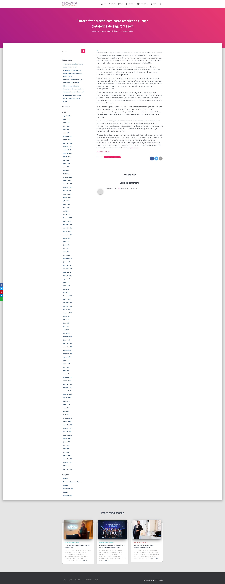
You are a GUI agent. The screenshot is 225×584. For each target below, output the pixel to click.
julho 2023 (66, 241)
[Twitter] (1, 288)
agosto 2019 (66, 397)
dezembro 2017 (67, 459)
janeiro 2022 (66, 299)
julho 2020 (66, 360)
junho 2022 (66, 285)
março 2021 (66, 333)
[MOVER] (69, 4)
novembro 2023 (67, 228)
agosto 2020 (66, 357)
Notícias (65, 492)
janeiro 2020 (66, 380)
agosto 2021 (66, 316)
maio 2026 (66, 126)
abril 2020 (66, 370)
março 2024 (66, 214)
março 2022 (66, 292)
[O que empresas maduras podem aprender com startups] (78, 529)
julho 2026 (66, 119)
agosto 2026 (66, 116)
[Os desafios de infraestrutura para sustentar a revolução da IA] (146, 529)
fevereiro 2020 (67, 377)
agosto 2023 (66, 238)
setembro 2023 (67, 235)
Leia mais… (84, 560)
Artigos (65, 478)
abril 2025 (66, 170)
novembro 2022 (67, 268)
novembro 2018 (67, 428)
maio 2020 (66, 367)
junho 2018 (66, 442)
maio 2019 (66, 408)
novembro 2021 (67, 306)
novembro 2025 (67, 146)
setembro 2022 (67, 275)
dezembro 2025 (67, 143)
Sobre (154, 4)
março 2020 (66, 374)
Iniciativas (131, 4)
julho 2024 (66, 201)
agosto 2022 (66, 279)
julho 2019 (66, 401)
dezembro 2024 (67, 184)
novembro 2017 (67, 462)
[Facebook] (1, 285)
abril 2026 (66, 129)
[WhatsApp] (1, 299)
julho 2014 (66, 465)
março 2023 (66, 255)
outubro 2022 (67, 272)
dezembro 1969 (67, 469)
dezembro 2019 (67, 384)
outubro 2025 (67, 150)
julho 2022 (66, 282)
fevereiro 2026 (67, 136)
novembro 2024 (67, 187)
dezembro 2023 (67, 224)
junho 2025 (66, 163)
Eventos (113, 4)
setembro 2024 (67, 194)
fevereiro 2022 (67, 296)
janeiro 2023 (66, 262)
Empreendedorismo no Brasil (72, 482)
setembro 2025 (67, 153)
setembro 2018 (67, 435)
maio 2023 (66, 248)
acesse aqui (135, 148)
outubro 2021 (67, 309)
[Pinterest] (1, 292)
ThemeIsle (160, 580)
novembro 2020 (67, 347)
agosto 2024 (66, 197)
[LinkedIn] (1, 295)
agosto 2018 (66, 438)
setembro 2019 (67, 394)
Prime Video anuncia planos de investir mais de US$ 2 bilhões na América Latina (72, 73)
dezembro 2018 (67, 425)
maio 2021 (66, 326)
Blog (121, 4)
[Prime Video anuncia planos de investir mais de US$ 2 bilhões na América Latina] (112, 529)
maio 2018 (66, 445)
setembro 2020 (67, 353)
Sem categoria (67, 495)
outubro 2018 (67, 431)
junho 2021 (66, 323)
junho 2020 (66, 363)
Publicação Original (103, 152)
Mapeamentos (143, 4)
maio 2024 (66, 207)
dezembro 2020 (67, 343)
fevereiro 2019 (67, 418)
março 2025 (66, 173)
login (119, 188)
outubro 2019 (67, 391)
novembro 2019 (67, 387)
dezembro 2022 (67, 265)
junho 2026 (66, 122)
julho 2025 (66, 160)
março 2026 (66, 133)
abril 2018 (66, 448)
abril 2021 (66, 330)
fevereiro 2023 (67, 258)
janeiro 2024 (66, 221)
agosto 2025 (66, 156)
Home (104, 4)
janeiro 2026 (66, 139)
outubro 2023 (67, 231)
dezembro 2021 (67, 302)
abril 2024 (66, 211)
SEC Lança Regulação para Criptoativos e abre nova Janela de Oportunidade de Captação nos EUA (73, 89)
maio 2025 (66, 167)
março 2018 (66, 452)
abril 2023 (66, 251)
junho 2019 (66, 404)
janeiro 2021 (66, 340)
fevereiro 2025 (67, 177)
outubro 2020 (67, 350)
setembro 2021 (67, 313)
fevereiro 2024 (67, 218)
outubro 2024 (67, 190)
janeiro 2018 (66, 455)
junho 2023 (66, 245)
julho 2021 (66, 319)
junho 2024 (66, 204)
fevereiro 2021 (67, 336)
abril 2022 (66, 289)
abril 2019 (66, 411)
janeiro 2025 (66, 180)
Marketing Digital (68, 488)
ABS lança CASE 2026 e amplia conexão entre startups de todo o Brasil (72, 98)
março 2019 (66, 414)
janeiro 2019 (66, 421)
